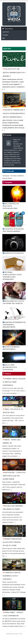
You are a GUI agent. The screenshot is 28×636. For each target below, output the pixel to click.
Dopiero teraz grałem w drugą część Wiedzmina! (14, 382)
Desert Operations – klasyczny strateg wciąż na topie (13, 542)
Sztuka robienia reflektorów (11, 348)
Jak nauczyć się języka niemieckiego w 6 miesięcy (14, 72)
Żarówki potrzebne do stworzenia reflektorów (14, 324)
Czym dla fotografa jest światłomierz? (13, 230)
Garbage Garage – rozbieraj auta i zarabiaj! (12, 576)
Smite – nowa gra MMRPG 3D (11, 441)
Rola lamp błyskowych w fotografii (10, 367)
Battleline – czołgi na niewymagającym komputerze (14, 475)
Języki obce (5, 32)
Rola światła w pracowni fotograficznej (11, 206)
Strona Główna (8, 29)
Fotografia (5, 35)
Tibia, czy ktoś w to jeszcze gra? (13, 410)
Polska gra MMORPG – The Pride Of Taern (13, 507)
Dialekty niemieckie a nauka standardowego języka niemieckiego (14, 113)
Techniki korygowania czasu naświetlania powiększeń (12, 275)
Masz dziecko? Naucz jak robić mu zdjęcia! (13, 302)
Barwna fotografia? (14, 253)
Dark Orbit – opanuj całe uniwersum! (13, 614)
